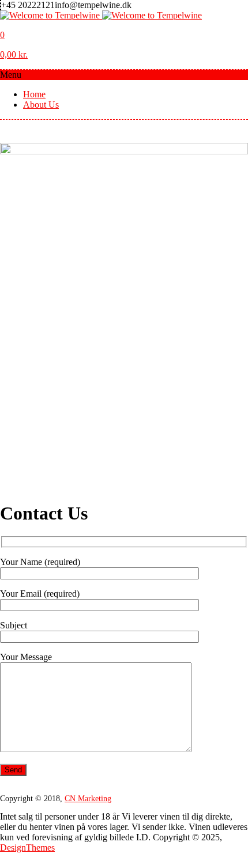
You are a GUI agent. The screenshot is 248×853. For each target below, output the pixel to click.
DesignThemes (27, 847)
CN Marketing (88, 798)
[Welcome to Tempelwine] (101, 15)
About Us (41, 104)
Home (34, 94)
